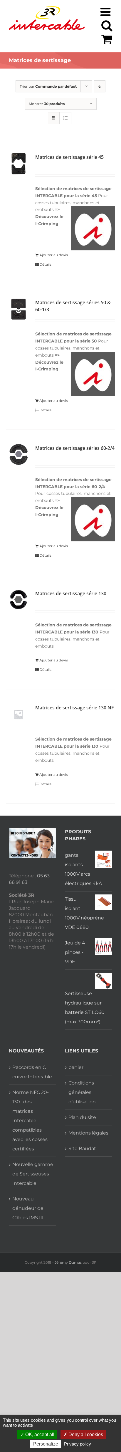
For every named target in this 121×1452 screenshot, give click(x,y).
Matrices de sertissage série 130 (70, 593)
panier (75, 1067)
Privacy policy (77, 1443)
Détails (45, 264)
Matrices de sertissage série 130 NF (74, 707)
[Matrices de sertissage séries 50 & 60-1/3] (18, 309)
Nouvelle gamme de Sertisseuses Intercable (32, 1174)
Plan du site (82, 1117)
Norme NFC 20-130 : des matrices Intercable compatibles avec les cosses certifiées (30, 1121)
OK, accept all (39, 1434)
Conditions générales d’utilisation (82, 1092)
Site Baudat (82, 1148)
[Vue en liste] (65, 118)
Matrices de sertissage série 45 (69, 157)
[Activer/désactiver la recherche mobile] (106, 25)
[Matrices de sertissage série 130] (18, 599)
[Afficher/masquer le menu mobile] (106, 12)
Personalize (45, 1443)
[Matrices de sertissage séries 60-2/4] (18, 455)
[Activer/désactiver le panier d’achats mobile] (106, 39)
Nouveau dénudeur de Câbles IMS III (27, 1208)
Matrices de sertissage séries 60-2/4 (75, 448)
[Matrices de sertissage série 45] (18, 164)
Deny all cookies (85, 1434)
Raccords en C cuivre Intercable (32, 1072)
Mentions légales (88, 1133)
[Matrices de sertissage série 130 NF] (18, 714)
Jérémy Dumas (68, 1262)
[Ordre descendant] (99, 86)
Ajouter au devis (53, 255)
